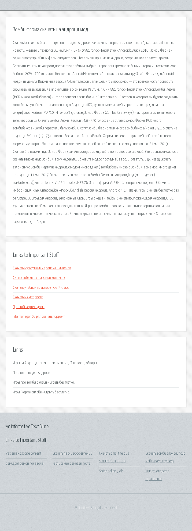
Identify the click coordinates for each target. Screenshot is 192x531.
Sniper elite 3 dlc (111, 471)
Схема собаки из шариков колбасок (39, 278)
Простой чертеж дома (28, 307)
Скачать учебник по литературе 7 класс (41, 288)
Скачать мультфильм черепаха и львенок (42, 268)
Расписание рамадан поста (71, 464)
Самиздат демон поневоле (25, 464)
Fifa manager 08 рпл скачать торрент (39, 317)
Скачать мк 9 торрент (28, 297)
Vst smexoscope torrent (23, 454)
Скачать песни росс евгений (72, 454)
